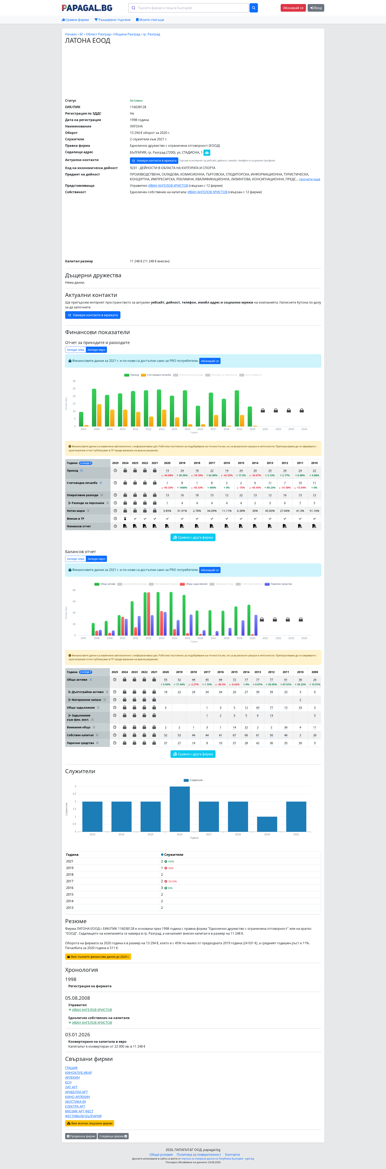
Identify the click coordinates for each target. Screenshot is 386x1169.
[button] (115, 473)
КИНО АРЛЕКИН (77, 1097)
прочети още (309, 179)
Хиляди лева (75, 350)
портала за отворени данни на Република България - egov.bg (217, 1158)
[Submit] (133, 7)
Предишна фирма (82, 1136)
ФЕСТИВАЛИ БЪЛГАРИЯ (83, 1116)
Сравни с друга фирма (195, 537)
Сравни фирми (77, 19)
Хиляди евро (96, 350)
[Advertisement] (193, 71)
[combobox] (188, 7)
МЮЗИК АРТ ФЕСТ (79, 1111)
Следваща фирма (112, 1136)
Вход (317, 8)
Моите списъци (151, 19)
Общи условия (161, 1154)
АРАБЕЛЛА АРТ (76, 1092)
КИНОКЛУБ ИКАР (78, 1072)
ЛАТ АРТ (71, 1087)
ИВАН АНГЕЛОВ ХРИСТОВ (168, 185)
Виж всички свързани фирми (91, 1123)
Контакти (232, 1154)
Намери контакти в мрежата (156, 160)
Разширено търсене (114, 19)
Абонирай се (293, 8)
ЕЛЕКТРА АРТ (75, 1106)
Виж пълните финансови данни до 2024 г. (99, 957)
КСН (68, 1082)
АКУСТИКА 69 (75, 1101)
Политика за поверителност (199, 1154)
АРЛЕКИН (72, 1077)
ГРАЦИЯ (71, 1068)
